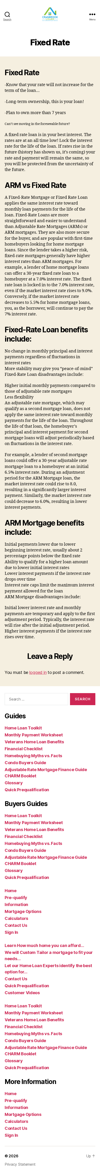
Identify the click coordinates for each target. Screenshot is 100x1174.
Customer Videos (22, 992)
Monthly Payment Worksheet (34, 734)
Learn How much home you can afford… (44, 945)
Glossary (14, 782)
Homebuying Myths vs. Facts (33, 755)
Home (11, 890)
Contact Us (16, 925)
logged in (38, 672)
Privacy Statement (20, 1164)
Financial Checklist (24, 748)
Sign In (11, 932)
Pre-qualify (16, 897)
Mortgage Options (23, 911)
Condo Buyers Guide (25, 762)
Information (16, 904)
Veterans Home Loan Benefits (34, 741)
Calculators (16, 918)
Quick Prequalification (27, 789)
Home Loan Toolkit (23, 728)
